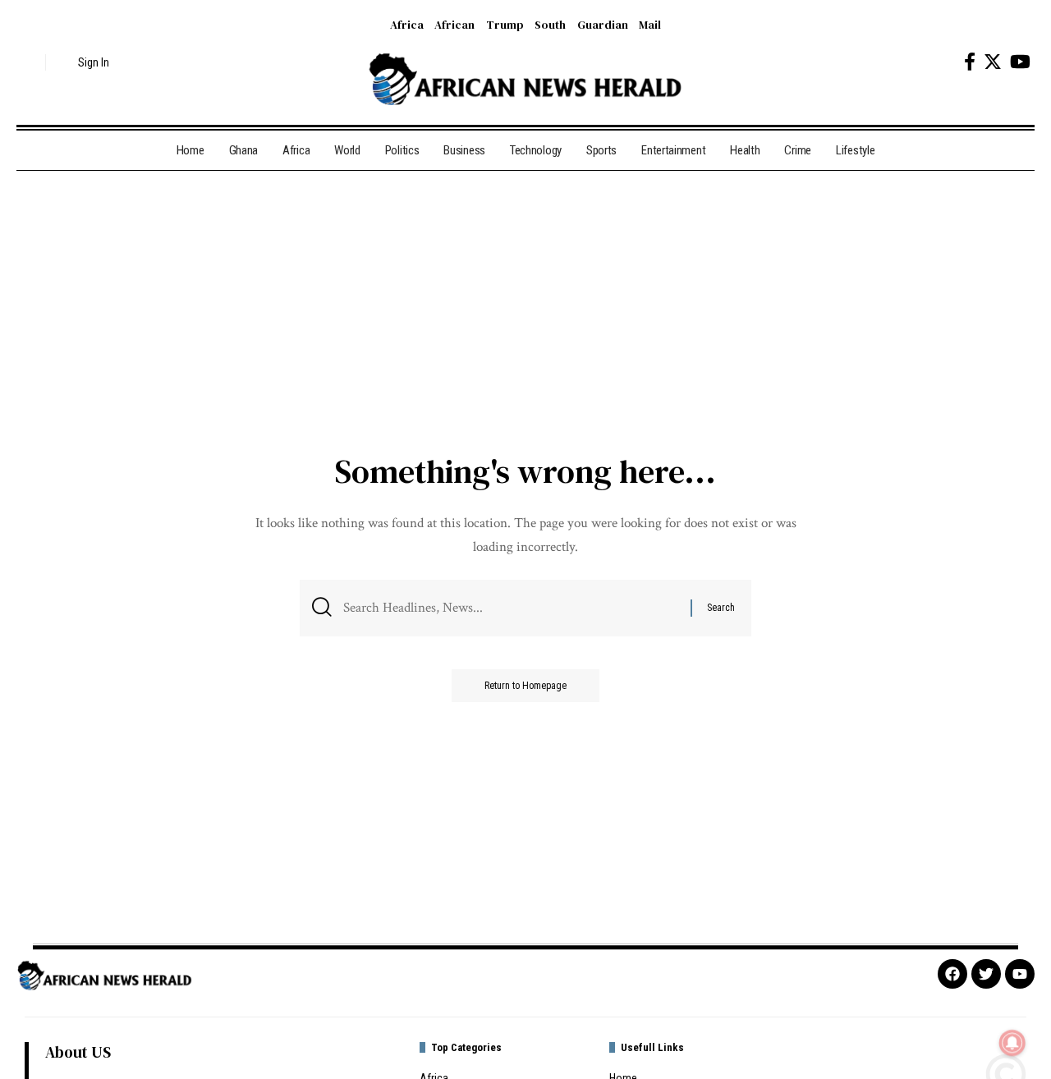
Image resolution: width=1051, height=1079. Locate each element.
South (550, 24)
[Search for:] (511, 608)
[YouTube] (1020, 62)
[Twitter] (993, 62)
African (454, 24)
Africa (407, 24)
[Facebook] (970, 62)
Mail (650, 24)
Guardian (602, 24)
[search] (29, 62)
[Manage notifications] (1012, 1043)
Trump (505, 24)
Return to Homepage (525, 685)
